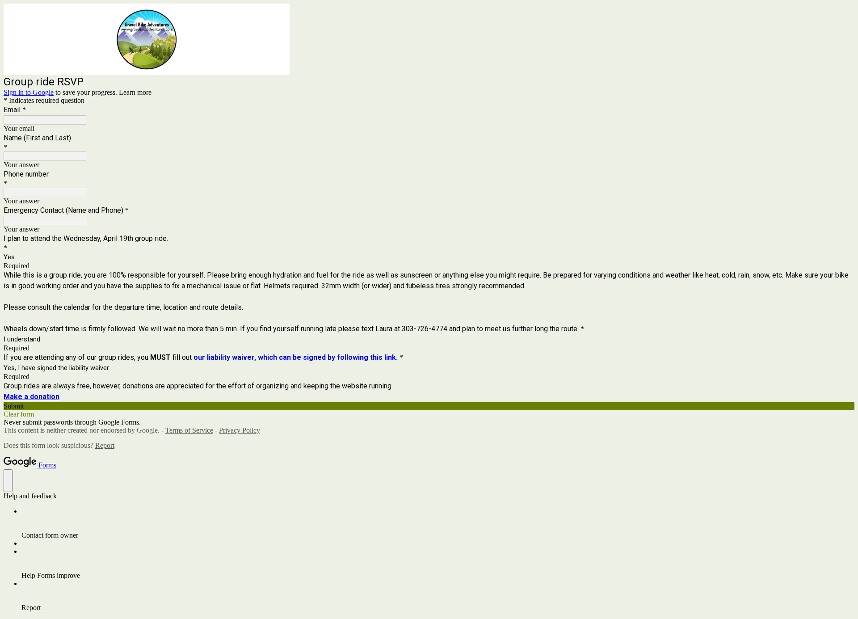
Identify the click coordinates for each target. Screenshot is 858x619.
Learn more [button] (135, 92)
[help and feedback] (8, 480)
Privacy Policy (239, 430)
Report (104, 445)
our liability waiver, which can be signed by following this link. (295, 357)
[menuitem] (437, 523)
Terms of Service (189, 430)
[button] (429, 406)
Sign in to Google (29, 92)
